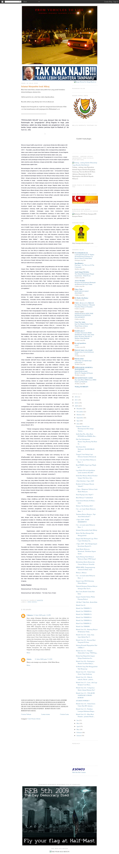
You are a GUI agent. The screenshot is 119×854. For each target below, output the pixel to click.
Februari (79, 732)
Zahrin (29, 659)
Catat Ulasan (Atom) (34, 719)
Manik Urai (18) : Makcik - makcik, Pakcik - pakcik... (85, 678)
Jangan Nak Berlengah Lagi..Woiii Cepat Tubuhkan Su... (87, 539)
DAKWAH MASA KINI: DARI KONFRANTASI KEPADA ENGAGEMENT (84, 315)
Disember (80, 408)
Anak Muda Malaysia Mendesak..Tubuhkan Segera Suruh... (86, 551)
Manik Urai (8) (80, 605)
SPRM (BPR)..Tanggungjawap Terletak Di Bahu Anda (85, 568)
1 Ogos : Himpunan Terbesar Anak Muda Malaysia (87, 490)
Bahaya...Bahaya (81, 572)
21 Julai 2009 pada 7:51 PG (43, 659)
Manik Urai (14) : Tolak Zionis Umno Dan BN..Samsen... (85, 705)
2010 (76, 403)
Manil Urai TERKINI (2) (83, 623)
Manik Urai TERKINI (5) (84, 614)
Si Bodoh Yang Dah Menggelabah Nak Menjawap (87, 667)
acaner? (77, 345)
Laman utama (45, 714)
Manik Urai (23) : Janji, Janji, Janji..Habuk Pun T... (85, 636)
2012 (76, 397)
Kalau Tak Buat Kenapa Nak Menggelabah (85, 534)
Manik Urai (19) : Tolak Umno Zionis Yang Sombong (85, 673)
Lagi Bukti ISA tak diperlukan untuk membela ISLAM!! (85, 471)
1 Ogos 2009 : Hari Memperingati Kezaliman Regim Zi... (86, 545)
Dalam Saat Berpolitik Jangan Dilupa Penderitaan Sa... (85, 657)
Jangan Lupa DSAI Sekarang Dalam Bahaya (85, 582)
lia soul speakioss (80, 343)
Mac (78, 729)
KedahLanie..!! (79, 331)
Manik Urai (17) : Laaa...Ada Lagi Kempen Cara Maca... (86, 683)
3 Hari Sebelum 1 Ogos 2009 (85, 481)
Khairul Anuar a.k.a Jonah (83, 350)
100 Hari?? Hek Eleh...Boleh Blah (86, 602)
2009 (76, 406)
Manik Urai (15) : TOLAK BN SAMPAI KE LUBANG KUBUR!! (85, 695)
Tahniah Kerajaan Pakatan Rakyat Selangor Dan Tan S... (86, 587)
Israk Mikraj (32, 602)
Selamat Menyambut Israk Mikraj (86, 530)
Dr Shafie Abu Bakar (81, 298)
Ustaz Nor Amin (80, 322)
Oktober (79, 415)
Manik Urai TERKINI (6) (84, 611)
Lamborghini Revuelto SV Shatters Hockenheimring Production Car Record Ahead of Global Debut (84, 256)
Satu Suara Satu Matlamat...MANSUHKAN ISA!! (85, 449)
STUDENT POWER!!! (83, 701)
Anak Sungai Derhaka (82, 272)
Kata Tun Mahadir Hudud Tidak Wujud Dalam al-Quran (84, 325)
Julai (78, 424)
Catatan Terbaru (26, 714)
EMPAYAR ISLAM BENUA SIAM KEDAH (84, 368)
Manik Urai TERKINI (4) (84, 617)
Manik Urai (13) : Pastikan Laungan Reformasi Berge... (85, 710)
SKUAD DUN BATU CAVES (84, 378)
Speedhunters (79, 263)
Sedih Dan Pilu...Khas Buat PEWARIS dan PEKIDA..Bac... (86, 435)
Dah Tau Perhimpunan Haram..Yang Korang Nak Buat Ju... (86, 441)
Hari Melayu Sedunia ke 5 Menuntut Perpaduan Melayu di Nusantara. (85, 306)
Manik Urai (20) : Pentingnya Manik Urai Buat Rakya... (85, 662)
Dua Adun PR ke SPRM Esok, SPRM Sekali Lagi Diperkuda (85, 381)
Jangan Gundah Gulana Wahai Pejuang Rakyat (85, 598)
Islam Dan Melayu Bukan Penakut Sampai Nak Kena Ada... (87, 476)
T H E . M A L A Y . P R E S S (84, 303)
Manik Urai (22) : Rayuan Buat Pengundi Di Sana (86, 641)
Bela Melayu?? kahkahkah (84, 498)
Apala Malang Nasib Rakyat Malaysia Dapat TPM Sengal (86, 558)
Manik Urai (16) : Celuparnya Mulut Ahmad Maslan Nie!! (85, 689)
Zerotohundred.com (81, 253)
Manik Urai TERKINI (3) (84, 620)
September (80, 418)
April (78, 726)
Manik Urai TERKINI (82, 626)
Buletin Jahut (79, 358)
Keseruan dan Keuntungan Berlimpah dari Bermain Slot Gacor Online (85, 283)
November (80, 412)
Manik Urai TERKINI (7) (84, 608)
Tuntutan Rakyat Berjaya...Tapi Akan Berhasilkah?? (86, 515)
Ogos (78, 421)
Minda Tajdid (79, 311)
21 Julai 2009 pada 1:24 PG (42, 615)
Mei (78, 723)
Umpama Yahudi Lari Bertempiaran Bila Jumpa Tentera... (85, 428)
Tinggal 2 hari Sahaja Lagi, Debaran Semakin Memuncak (86, 455)
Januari (79, 735)
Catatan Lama (64, 714)
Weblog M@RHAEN (81, 386)
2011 (76, 400)
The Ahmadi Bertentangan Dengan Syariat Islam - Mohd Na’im (84, 275)
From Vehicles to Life (59, 10)
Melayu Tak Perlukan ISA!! (84, 506)
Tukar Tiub (78, 289)
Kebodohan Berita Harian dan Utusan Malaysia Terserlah (85, 563)
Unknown (30, 615)
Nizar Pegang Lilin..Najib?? (84, 494)
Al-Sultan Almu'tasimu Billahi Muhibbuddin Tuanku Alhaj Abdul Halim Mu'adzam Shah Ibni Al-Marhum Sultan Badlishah (84, 335)
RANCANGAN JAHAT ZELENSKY (82, 292)
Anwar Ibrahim (80, 280)
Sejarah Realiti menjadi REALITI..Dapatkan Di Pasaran (84, 372)
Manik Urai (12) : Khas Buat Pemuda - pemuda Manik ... (85, 715)
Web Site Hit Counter (79, 772)
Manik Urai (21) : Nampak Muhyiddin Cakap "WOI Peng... (87, 652)
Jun (78, 720)
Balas (28, 653)
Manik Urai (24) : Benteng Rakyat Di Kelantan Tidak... (87, 630)
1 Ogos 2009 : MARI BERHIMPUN (82, 520)
